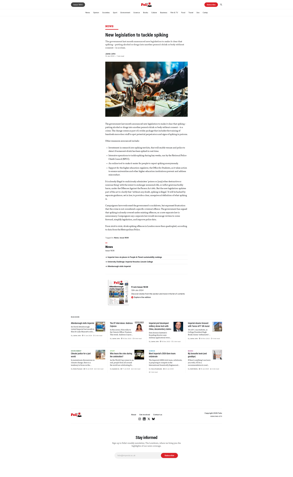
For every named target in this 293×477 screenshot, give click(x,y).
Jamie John (110, 54)
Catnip (205, 12)
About (133, 415)
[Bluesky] (153, 419)
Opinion (96, 12)
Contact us (157, 415)
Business (163, 12)
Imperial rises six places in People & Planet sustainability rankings (135, 257)
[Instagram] (139, 419)
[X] (148, 419)
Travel (190, 12)
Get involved (144, 415)
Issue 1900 (78, 5)
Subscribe (211, 5)
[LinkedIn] (144, 419)
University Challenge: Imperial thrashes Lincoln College (130, 262)
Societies (106, 12)
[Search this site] (221, 4)
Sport (115, 12)
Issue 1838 (124, 238)
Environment (125, 12)
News (87, 12)
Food (183, 12)
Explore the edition (142, 297)
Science (136, 12)
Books (145, 12)
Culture (154, 12)
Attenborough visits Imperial (119, 266)
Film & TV (174, 12)
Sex (197, 12)
